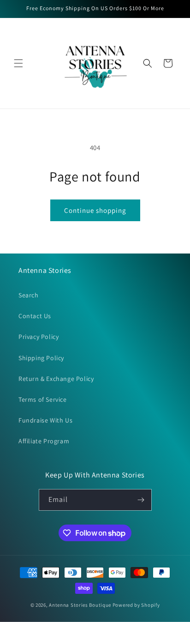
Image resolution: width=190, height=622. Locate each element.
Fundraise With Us (45, 420)
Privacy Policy (38, 336)
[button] (18, 63)
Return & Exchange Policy (56, 378)
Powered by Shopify (136, 605)
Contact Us (34, 316)
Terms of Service (42, 399)
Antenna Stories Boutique (80, 605)
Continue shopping (95, 210)
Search (28, 295)
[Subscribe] (141, 500)
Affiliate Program (43, 441)
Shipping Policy (41, 358)
